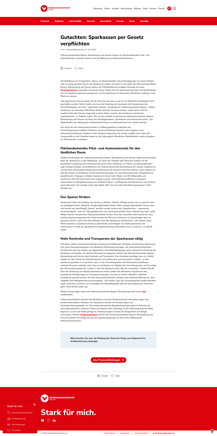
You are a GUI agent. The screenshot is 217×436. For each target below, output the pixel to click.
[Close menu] (34, 404)
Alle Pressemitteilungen (106, 360)
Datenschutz (109, 433)
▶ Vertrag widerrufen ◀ (163, 433)
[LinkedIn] (54, 420)
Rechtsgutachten (68, 90)
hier (144, 291)
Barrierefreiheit (141, 433)
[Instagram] (48, 420)
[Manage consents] (212, 431)
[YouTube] (42, 420)
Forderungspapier (89, 314)
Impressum (124, 433)
